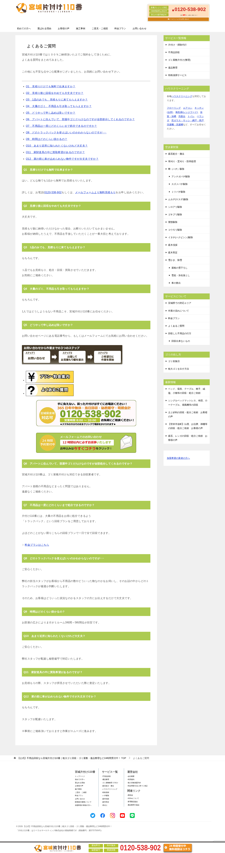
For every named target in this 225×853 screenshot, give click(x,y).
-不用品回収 (106, 776)
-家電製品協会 (132, 802)
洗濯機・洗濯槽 (175, 124)
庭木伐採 (172, 245)
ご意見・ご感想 (100, 28)
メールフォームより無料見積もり (95, 192)
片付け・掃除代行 (177, 44)
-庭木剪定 (105, 802)
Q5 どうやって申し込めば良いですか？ (50, 112)
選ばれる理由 (44, 28)
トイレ (191, 116)
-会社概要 (130, 776)
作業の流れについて (178, 310)
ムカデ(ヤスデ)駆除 (178, 199)
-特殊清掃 (105, 792)
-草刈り (104, 805)
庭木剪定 (172, 252)
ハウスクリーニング (181, 96)
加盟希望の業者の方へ (178, 458)
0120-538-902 (53, 192)
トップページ (80, 776)
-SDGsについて (133, 798)
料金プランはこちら (37, 544)
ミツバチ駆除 (178, 191)
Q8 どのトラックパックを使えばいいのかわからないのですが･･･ (66, 132)
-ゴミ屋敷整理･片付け (110, 783)
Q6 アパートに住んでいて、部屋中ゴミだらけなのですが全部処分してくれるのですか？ (80, 119)
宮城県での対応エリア (179, 303)
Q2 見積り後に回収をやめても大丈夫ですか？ (55, 93)
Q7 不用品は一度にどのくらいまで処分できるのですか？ (61, 126)
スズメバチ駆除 (179, 184)
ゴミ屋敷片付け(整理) (179, 60)
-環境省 (130, 795)
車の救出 (176, 283)
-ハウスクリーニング (109, 789)
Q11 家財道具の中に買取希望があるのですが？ (55, 152)
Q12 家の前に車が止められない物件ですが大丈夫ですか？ (62, 158)
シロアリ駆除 (175, 207)
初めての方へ (24, 28)
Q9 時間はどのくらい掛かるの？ (46, 139)
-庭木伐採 (105, 799)
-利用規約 (130, 779)
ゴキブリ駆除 (175, 214)
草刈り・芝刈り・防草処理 (182, 161)
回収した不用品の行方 (179, 333)
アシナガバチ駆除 (180, 176)
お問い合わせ (139, 28)
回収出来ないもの (180, 341)
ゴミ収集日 (174, 361)
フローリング (174, 108)
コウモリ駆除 (175, 229)
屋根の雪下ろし (179, 267)
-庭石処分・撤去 (108, 786)
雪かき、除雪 (175, 260)
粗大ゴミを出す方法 (178, 368)
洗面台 (181, 116)
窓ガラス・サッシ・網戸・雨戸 (187, 120)
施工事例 (80, 28)
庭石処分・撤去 (176, 153)
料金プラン (120, 28)
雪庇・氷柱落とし (180, 275)
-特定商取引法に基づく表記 (137, 786)
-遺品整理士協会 (133, 805)
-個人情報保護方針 (134, 783)
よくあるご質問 (176, 326)
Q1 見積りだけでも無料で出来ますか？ (50, 86)
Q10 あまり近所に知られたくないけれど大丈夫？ (57, 145)
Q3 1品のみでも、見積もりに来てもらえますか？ (57, 99)
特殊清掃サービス (177, 75)
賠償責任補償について (83, 802)
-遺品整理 (105, 779)
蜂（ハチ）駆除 (176, 169)
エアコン (187, 108)
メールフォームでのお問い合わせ (179, 19)
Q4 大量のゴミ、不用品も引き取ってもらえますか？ (59, 106)
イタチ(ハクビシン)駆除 (180, 237)
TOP (71, 758)
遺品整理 (172, 67)
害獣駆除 (172, 222)
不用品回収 (174, 52)
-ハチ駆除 (105, 795)
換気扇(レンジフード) (186, 112)
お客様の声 (63, 28)
